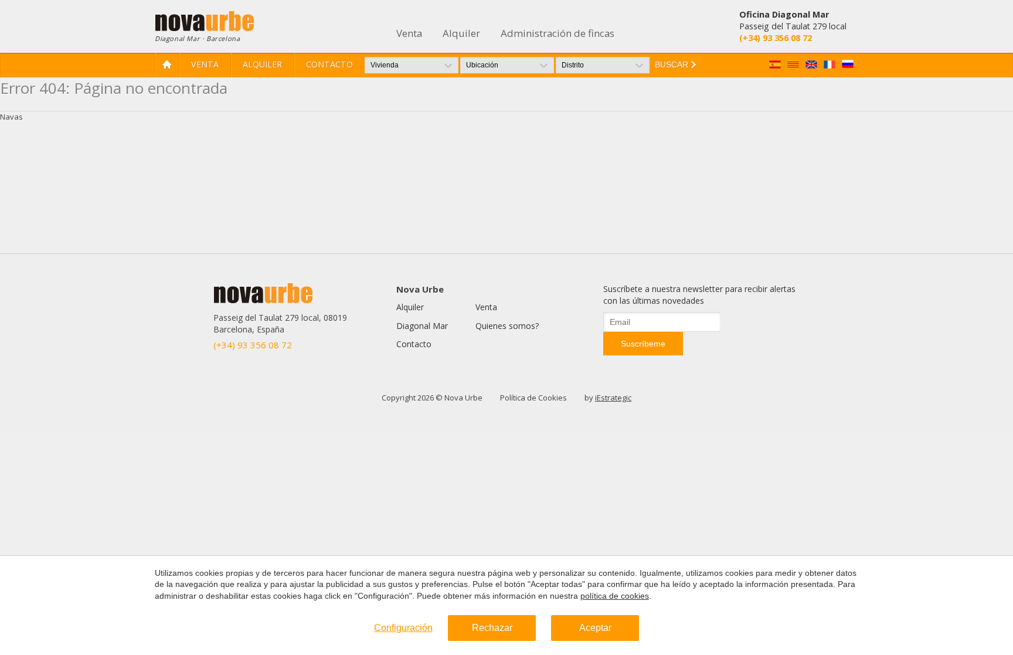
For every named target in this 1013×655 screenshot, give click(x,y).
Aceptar (595, 628)
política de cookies (614, 595)
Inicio (167, 64)
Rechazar (492, 628)
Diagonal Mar (422, 325)
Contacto (329, 64)
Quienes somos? (507, 325)
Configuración (403, 628)
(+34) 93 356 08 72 (252, 345)
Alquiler (262, 64)
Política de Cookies (533, 397)
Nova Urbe (420, 289)
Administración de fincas (557, 33)
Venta (205, 64)
